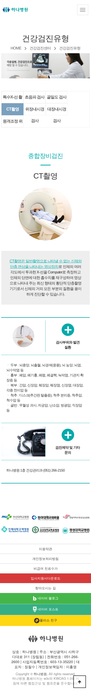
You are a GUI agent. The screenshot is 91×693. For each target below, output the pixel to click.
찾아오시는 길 (45, 588)
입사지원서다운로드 (45, 578)
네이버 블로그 (47, 598)
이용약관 (45, 549)
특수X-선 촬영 (12, 99)
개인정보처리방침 (45, 558)
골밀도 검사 (56, 97)
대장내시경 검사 (56, 111)
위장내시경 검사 (34, 111)
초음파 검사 (34, 97)
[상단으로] (79, 681)
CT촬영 (12, 109)
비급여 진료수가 (46, 568)
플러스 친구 (48, 620)
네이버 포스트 (47, 609)
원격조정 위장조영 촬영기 (12, 123)
